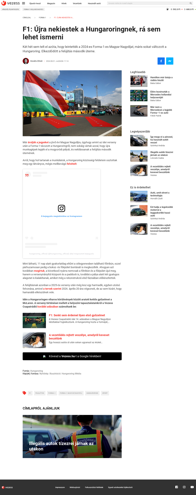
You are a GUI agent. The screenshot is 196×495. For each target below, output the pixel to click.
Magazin (51, 3)
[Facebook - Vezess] (161, 61)
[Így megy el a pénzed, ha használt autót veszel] (139, 140)
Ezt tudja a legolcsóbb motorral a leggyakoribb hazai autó (161, 211)
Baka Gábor (155, 83)
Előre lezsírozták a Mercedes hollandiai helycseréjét (160, 94)
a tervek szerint (52, 288)
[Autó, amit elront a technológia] (139, 196)
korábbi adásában (47, 306)
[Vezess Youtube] (192, 481)
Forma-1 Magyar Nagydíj (71, 393)
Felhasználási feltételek (94, 487)
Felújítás (39, 393)
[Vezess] (10, 3)
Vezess (153, 175)
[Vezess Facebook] (176, 481)
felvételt (71, 163)
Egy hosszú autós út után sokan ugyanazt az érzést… (76, 342)
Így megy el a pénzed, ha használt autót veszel (161, 139)
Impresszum (60, 487)
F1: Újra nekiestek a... (64, 18)
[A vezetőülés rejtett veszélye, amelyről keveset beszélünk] (139, 170)
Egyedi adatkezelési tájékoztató (120, 487)
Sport (105, 393)
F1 (30, 393)
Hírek (64, 3)
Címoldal (27, 18)
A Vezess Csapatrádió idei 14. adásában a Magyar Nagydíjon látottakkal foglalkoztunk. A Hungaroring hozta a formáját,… (80, 320)
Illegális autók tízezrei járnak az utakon (161, 153)
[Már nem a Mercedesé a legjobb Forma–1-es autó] (139, 110)
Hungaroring (92, 393)
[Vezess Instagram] (184, 481)
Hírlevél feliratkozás (10, 9)
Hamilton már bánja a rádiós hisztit (161, 79)
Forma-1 (42, 18)
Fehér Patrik (155, 116)
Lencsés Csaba (157, 158)
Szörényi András (157, 145)
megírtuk (39, 270)
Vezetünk (77, 3)
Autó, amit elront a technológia (159, 194)
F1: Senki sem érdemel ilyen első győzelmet (77, 315)
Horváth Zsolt (156, 198)
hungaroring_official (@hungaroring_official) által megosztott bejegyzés (61, 254)
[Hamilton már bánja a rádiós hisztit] (139, 80)
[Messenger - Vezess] (169, 61)
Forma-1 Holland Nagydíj (33, 9)
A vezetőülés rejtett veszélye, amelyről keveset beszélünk (160, 169)
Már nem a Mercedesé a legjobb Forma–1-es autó (161, 110)
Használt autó (94, 3)
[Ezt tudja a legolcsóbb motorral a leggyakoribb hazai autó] (139, 210)
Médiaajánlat (75, 487)
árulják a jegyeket (38, 142)
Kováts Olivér (36, 61)
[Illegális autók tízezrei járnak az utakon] (139, 155)
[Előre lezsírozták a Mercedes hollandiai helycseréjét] (139, 95)
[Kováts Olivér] (26, 61)
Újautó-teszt (35, 3)
